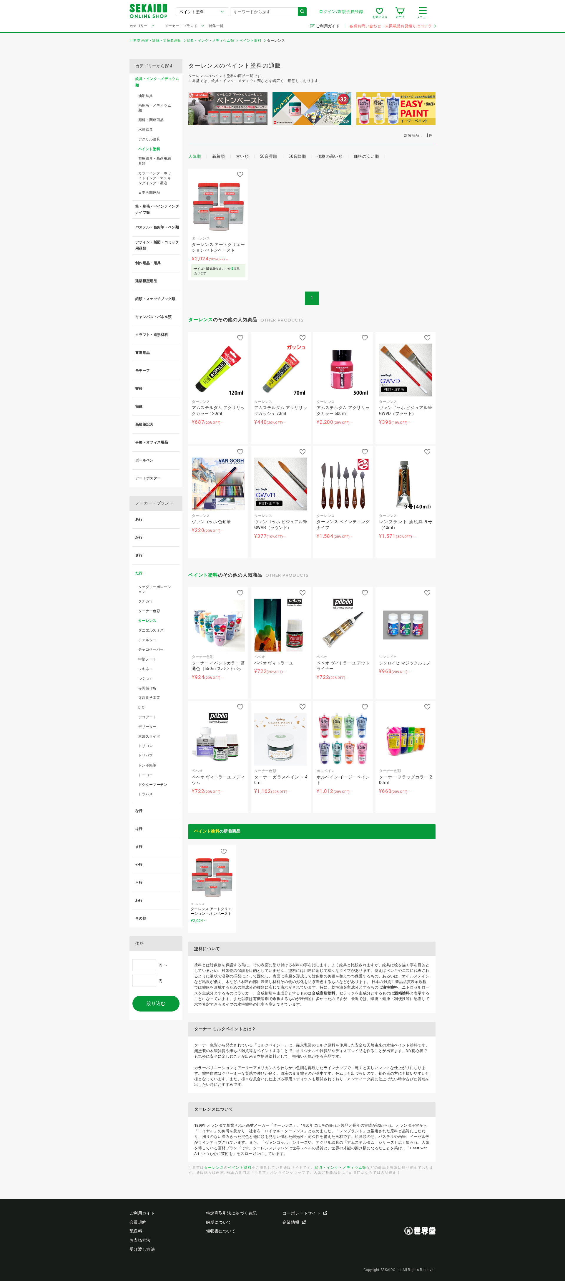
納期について (218, 1222)
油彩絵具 (145, 96)
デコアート (147, 717)
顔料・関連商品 (151, 120)
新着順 (218, 156)
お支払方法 (140, 1240)
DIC (141, 707)
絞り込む (156, 1003)
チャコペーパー (151, 649)
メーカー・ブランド (181, 26)
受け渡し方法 (142, 1249)
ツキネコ (145, 669)
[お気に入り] (379, 13)
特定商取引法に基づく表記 (231, 1213)
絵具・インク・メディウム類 (340, 1167)
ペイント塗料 (203, 575)
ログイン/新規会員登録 (341, 11)
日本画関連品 (149, 192)
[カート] (400, 13)
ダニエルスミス (151, 630)
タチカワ (145, 601)
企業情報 (290, 1222)
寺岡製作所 (147, 688)
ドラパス (145, 794)
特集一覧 (216, 26)
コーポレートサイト (301, 1213)
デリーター (147, 727)
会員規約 (137, 1222)
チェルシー (147, 640)
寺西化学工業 (149, 698)
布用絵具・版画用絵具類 (154, 160)
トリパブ (145, 755)
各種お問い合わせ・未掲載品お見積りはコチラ (391, 26)
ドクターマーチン (152, 785)
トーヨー (145, 775)
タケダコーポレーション (154, 589)
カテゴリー (138, 26)
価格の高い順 (330, 156)
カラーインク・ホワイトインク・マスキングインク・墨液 (154, 178)
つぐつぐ (145, 678)
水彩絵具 (145, 130)
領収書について (220, 1231)
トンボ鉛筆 (147, 765)
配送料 (135, 1231)
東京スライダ (149, 736)
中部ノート (147, 659)
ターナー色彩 (149, 611)
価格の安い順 (366, 156)
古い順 (242, 156)
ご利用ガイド (328, 26)
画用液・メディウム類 (154, 108)
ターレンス (200, 319)
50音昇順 (268, 156)
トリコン (145, 746)
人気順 (194, 156)
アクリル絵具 (149, 139)
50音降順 (297, 156)
